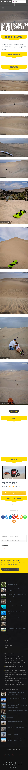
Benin (6, 637)
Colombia (7, 642)
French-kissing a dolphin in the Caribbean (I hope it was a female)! (17, 717)
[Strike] (7, 541)
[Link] (15, 541)
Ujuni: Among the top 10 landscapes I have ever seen (17, 699)
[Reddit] (17, 517)
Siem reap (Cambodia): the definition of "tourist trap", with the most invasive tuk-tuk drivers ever (16, 679)
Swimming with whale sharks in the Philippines (16, 605)
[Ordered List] (9, 541)
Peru (15, 18)
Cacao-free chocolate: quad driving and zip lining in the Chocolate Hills (17, 629)
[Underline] (5, 541)
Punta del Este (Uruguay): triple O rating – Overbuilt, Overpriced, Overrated (15, 667)
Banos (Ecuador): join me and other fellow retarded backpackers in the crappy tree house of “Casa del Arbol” (16, 671)
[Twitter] (6, 517)
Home (2, 18)
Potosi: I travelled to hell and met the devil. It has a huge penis (17, 728)
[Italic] (4, 541)
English (15, 1)
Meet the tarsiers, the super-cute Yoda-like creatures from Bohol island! (17, 584)
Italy (6, 647)
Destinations (9, 18)
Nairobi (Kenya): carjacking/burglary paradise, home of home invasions (15, 675)
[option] (6, 755)
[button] (14, 411)
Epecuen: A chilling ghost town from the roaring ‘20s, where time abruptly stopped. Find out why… (17, 739)
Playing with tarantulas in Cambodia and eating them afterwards (17, 589)
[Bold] (2, 541)
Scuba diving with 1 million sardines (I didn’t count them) (17, 612)
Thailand (7, 650)
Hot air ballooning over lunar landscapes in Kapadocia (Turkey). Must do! (17, 734)
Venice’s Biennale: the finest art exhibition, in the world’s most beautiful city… (17, 693)
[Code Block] (14, 541)
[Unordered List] (10, 541)
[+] (18, 540)
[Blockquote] (12, 541)
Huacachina (20, 18)
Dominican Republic (9, 645)
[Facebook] (3, 517)
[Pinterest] (14, 517)
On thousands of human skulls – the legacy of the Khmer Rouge (17, 601)
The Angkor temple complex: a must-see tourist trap (17, 622)
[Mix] (21, 517)
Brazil (6, 640)
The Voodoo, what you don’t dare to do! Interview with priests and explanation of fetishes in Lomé (17, 711)
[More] (14, 521)
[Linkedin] (10, 517)
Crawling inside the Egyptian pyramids (14, 721)
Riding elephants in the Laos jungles (14, 617)
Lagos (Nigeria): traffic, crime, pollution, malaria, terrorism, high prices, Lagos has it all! (14, 657)
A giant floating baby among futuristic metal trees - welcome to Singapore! (17, 595)
